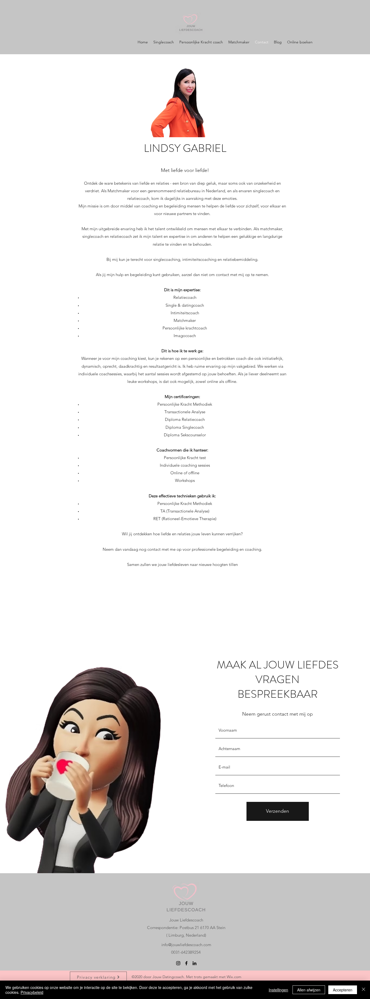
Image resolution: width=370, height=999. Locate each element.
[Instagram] (178, 963)
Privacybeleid (32, 992)
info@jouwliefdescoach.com (186, 944)
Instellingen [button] (278, 989)
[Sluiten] (363, 990)
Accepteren (342, 989)
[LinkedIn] (194, 963)
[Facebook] (186, 963)
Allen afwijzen (308, 989)
